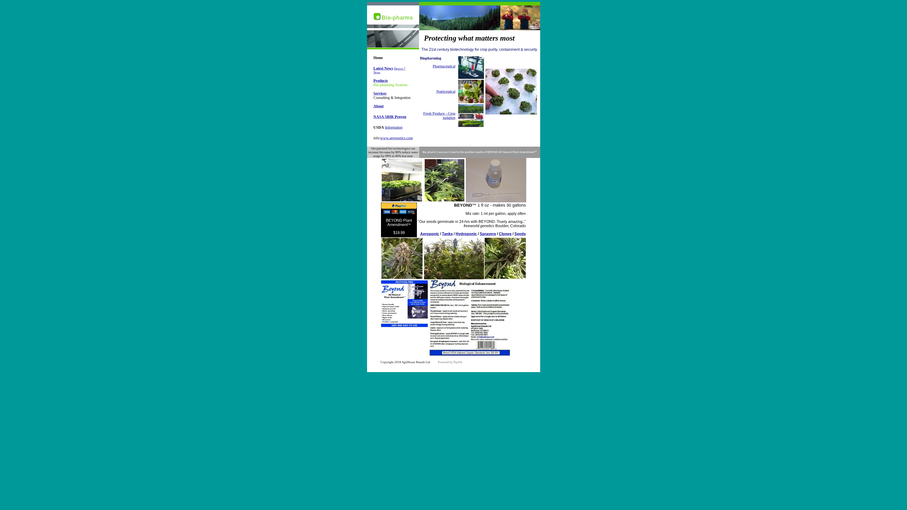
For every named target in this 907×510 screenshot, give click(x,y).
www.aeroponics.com (396, 138)
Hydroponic (466, 234)
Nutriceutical (445, 91)
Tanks (447, 234)
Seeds (520, 234)
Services (379, 93)
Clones (505, 234)
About (378, 106)
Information (393, 127)
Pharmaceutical (444, 66)
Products (380, 81)
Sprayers (488, 234)
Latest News (383, 68)
